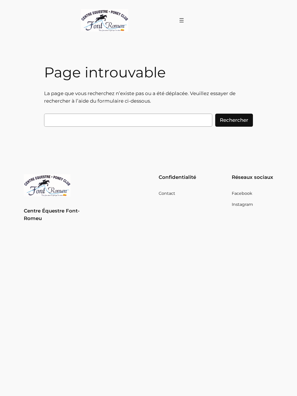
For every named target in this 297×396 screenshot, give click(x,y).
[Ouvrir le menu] (181, 20)
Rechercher (234, 120)
